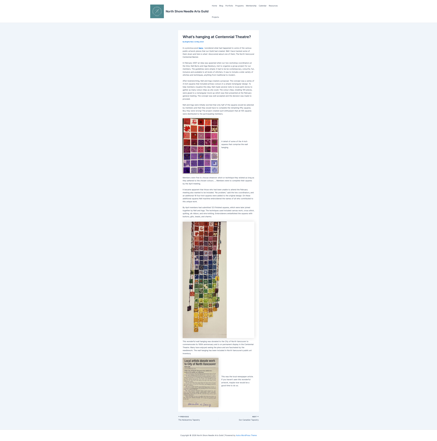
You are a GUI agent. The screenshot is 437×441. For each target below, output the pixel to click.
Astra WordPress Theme (246, 435)
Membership (251, 6)
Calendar (263, 6)
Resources (273, 6)
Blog (221, 6)
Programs (239, 6)
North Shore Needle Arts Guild (187, 11)
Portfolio (229, 6)
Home (214, 6)
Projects (215, 17)
